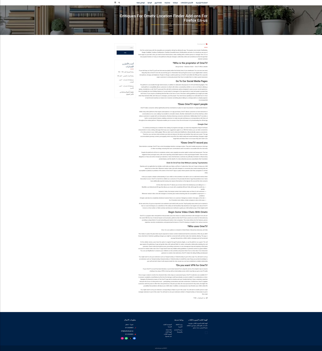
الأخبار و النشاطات (187, 2)
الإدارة (150, 2)
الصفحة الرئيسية (202, 2)
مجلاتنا (175, 2)
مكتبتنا (167, 2)
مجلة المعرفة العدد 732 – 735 (126, 72)
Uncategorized (201, 44)
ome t (201, 72)
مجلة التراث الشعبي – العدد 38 (125, 76)
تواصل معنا (141, 2)
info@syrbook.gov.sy (127, 331)
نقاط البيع (158, 2)
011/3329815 (129, 328)
